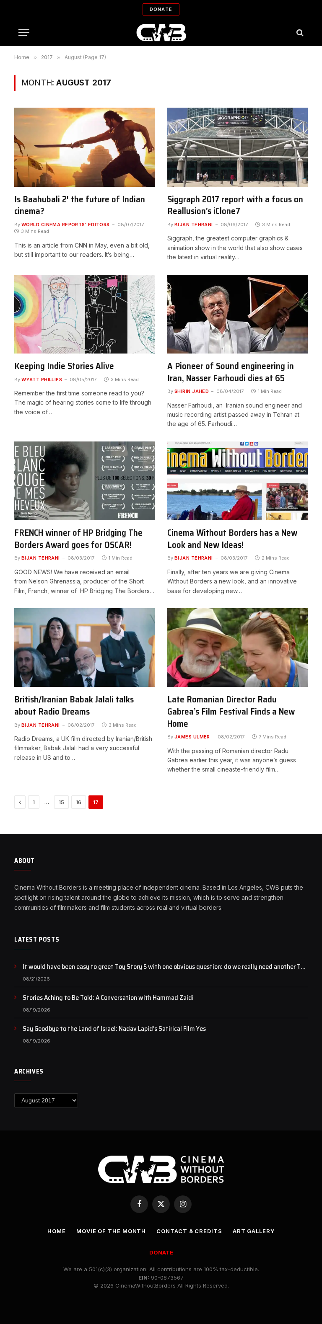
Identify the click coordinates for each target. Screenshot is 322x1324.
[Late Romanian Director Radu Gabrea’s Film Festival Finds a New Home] (237, 647)
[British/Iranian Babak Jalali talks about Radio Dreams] (84, 647)
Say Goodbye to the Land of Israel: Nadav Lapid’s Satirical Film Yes (114, 1029)
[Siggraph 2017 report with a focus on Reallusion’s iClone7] (237, 147)
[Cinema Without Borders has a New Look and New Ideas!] (237, 480)
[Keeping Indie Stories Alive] (84, 314)
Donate (161, 9)
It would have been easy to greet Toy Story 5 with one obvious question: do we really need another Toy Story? (165, 967)
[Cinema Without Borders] (161, 32)
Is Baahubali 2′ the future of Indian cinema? (79, 205)
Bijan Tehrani (193, 224)
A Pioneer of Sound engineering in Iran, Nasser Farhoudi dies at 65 (230, 372)
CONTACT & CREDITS (189, 1231)
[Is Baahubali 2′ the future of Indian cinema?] (84, 147)
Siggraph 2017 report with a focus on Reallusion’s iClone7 (235, 205)
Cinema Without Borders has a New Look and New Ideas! (232, 539)
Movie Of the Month (111, 1231)
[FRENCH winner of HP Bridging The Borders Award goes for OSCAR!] (84, 480)
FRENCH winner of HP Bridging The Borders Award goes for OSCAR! (78, 539)
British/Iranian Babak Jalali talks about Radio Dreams (74, 705)
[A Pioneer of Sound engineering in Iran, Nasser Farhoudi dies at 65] (237, 314)
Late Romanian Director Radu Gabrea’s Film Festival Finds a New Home (231, 712)
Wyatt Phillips (41, 379)
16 (78, 802)
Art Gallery (254, 1231)
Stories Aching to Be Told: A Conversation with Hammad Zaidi (108, 998)
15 (61, 802)
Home (56, 1231)
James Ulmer (192, 737)
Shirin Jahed (191, 391)
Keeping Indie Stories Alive (64, 366)
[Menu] (23, 32)
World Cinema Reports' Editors (65, 224)
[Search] (299, 32)
